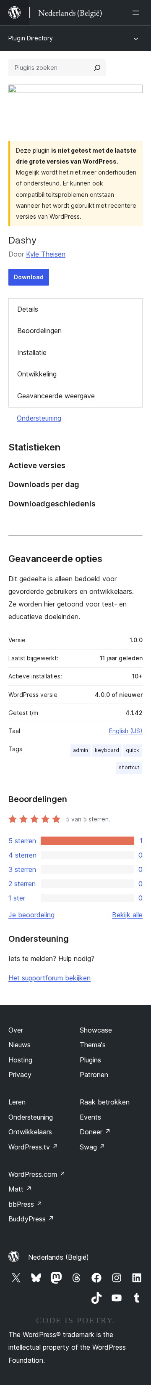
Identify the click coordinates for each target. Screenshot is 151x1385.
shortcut (129, 767)
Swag (92, 1147)
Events (90, 1117)
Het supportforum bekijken (49, 978)
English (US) (126, 730)
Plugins (90, 1060)
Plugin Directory (30, 38)
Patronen (94, 1074)
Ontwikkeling (37, 374)
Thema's (93, 1045)
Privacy (19, 1074)
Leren (17, 1102)
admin (80, 750)
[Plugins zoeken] (97, 67)
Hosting (20, 1060)
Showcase (96, 1030)
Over (15, 1030)
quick (132, 750)
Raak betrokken (105, 1102)
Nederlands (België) (58, 1257)
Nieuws (19, 1045)
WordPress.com (36, 1174)
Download (29, 277)
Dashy (22, 240)
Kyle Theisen (45, 254)
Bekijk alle (127, 915)
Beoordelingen (39, 330)
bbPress (25, 1204)
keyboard (107, 750)
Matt (20, 1189)
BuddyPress (31, 1219)
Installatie (32, 352)
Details (27, 309)
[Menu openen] (137, 12)
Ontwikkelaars (30, 1132)
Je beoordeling (31, 915)
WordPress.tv (33, 1147)
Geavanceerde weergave (56, 396)
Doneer (95, 1132)
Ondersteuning (39, 418)
